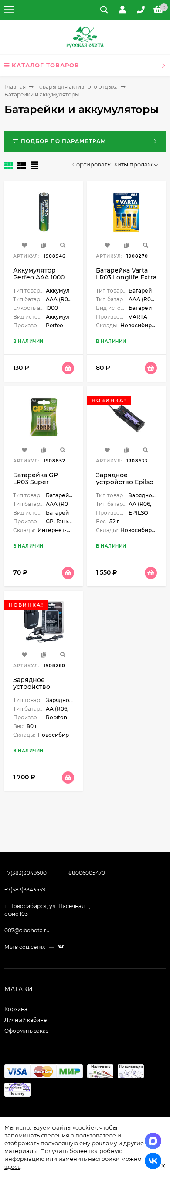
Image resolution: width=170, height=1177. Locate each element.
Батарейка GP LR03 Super (35, 478)
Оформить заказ (26, 1030)
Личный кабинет (26, 1020)
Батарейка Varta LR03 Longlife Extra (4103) (126, 277)
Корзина (15, 1009)
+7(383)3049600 (25, 873)
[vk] (61, 947)
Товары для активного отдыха (77, 86)
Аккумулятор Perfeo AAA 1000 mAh (39, 277)
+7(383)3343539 (24, 889)
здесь (12, 1166)
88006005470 (86, 873)
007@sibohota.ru (27, 930)
